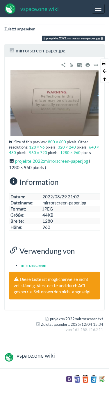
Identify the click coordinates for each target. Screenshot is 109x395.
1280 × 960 (70, 152)
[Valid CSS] (94, 378)
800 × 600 (57, 142)
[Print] (87, 64)
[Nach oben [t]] (105, 79)
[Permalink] (96, 64)
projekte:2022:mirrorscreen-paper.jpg (51, 161)
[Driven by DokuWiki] (102, 378)
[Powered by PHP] (77, 378)
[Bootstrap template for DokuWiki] (69, 378)
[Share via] (63, 64)
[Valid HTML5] (85, 378)
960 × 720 (38, 152)
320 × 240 (67, 147)
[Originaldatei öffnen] (54, 102)
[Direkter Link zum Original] (105, 62)
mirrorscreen (34, 265)
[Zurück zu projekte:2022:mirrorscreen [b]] (105, 70)
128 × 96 (37, 147)
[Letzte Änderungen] (71, 64)
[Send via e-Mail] (79, 64)
